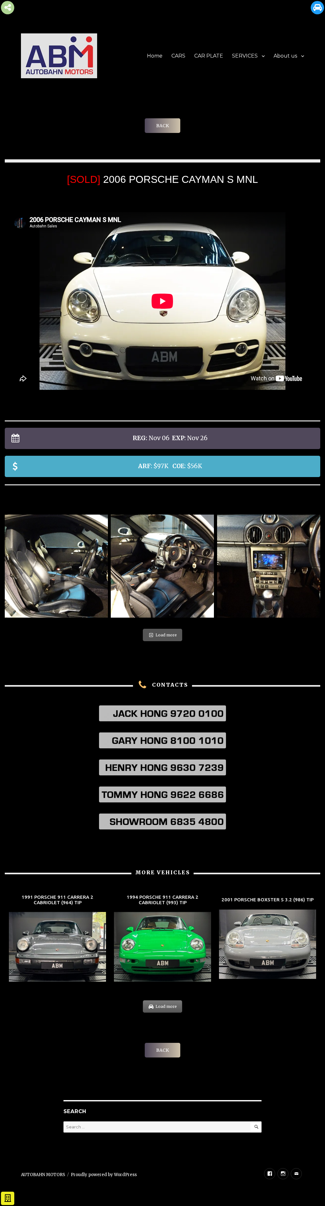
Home (154, 56)
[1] (268, 566)
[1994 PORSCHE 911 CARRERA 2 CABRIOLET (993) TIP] (162, 939)
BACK (162, 125)
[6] (162, 566)
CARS (178, 56)
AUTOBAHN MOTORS (43, 1174)
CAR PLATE (208, 56)
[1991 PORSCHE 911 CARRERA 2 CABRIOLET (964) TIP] (57, 939)
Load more (166, 635)
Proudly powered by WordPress (104, 1174)
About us (285, 56)
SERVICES (245, 56)
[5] (56, 566)
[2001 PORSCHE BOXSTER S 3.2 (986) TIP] (267, 939)
